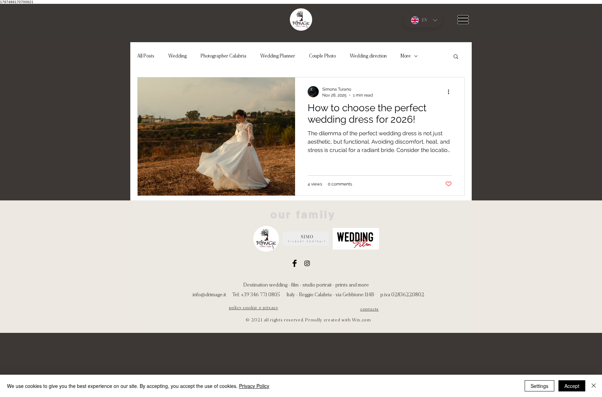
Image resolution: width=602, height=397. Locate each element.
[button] (463, 19)
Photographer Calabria (223, 56)
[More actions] (451, 91)
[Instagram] (307, 263)
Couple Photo (322, 56)
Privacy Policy (254, 385)
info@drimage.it (209, 294)
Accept (571, 385)
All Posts (145, 56)
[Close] (593, 385)
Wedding (177, 56)
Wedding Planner (277, 56)
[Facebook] (294, 263)
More (406, 56)
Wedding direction (368, 56)
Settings (539, 385)
